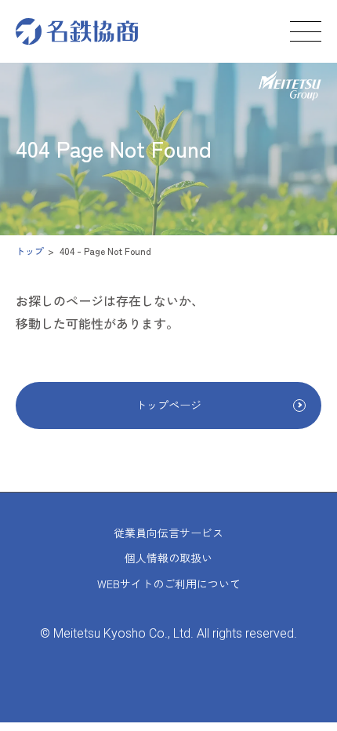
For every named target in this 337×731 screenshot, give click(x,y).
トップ (30, 250)
